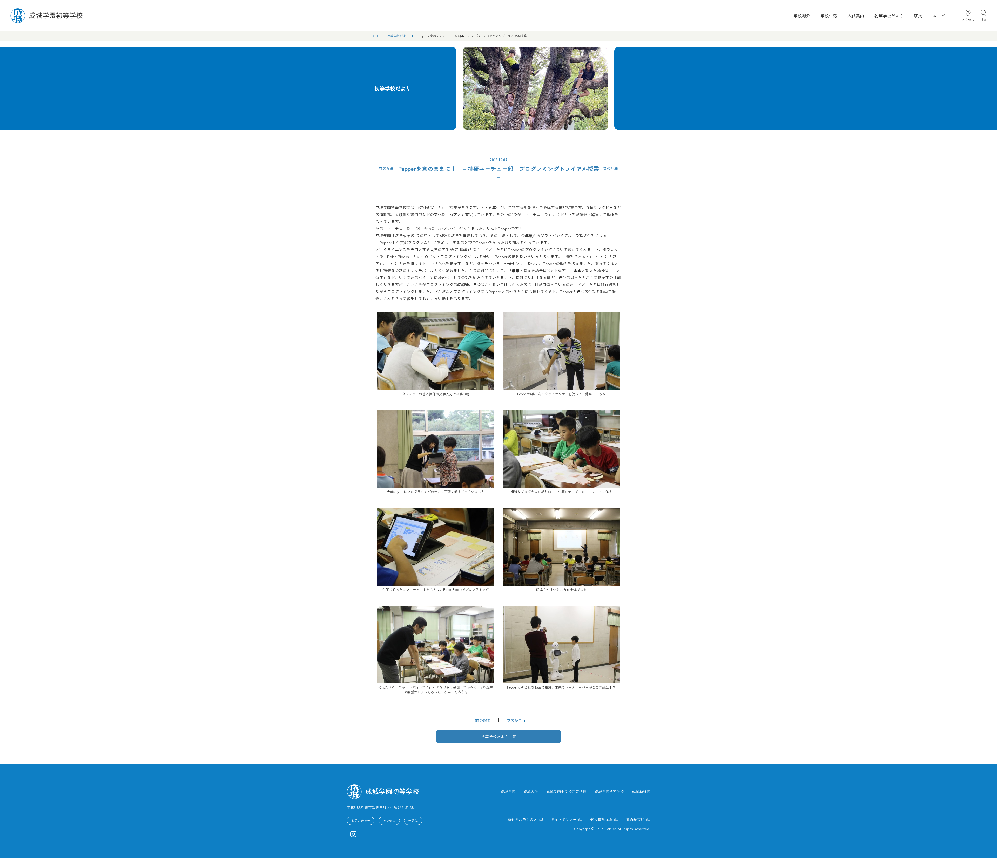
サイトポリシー (563, 819)
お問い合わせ (360, 820)
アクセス (968, 19)
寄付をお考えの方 (522, 819)
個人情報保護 (601, 819)
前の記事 (386, 168)
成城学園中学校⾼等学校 (566, 791)
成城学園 (508, 791)
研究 (918, 15)
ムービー (941, 15)
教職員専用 (635, 819)
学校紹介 (801, 15)
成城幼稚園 (641, 791)
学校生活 (828, 15)
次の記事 (610, 168)
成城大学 (530, 791)
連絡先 (413, 820)
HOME (375, 35)
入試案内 (855, 15)
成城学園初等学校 (609, 791)
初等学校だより (889, 15)
